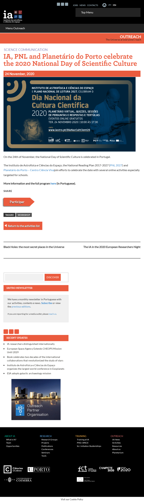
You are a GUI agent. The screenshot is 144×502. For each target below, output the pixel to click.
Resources (117, 446)
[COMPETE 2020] (107, 468)
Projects (45, 442)
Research (46, 436)
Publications (47, 446)
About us (116, 449)
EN (114, 5)
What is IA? (11, 439)
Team (8, 442)
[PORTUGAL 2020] (123, 468)
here (53, 183)
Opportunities (12, 446)
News (83, 5)
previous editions (21, 306)
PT (110, 5)
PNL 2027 (116, 165)
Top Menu (87, 12)
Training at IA (83, 439)
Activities (116, 442)
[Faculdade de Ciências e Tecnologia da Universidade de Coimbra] (18, 478)
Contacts (92, 5)
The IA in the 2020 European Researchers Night (111, 246)
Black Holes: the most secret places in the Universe (34, 246)
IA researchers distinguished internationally (31, 343)
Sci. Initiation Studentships (89, 446)
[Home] (104, 5)
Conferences (47, 449)
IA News (116, 439)
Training (80, 436)
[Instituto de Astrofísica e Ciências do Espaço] (13, 15)
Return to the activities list (24, 225)
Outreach (130, 36)
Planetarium (117, 452)
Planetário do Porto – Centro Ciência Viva (29, 170)
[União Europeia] (85, 478)
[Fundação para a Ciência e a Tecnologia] (87, 468)
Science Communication (26, 49)
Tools (43, 455)
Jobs (75, 5)
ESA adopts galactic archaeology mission (29, 373)
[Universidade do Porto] (38, 468)
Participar (17, 202)
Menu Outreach (15, 28)
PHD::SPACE (83, 442)
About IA (10, 436)
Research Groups (49, 439)
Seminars (45, 452)
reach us (52, 314)
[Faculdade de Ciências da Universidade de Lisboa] (14, 468)
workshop (24, 215)
